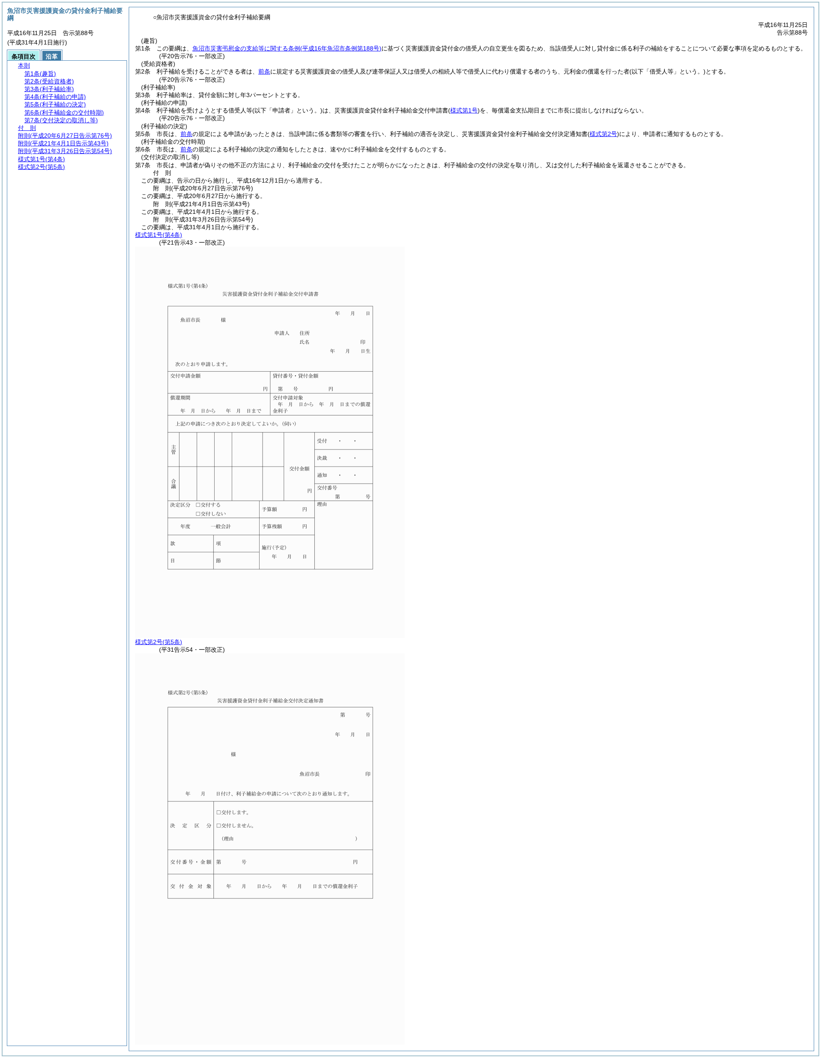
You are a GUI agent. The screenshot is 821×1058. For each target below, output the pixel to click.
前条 (264, 71)
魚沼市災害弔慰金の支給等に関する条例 (286, 48)
